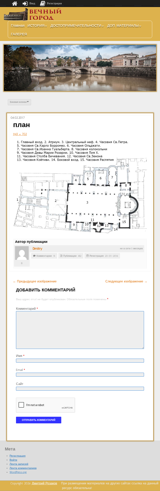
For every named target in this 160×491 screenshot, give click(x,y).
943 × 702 (20, 134)
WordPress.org (18, 472)
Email (20, 370)
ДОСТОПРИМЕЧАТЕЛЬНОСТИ (76, 25)
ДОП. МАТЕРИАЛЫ (123, 25)
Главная (18, 25)
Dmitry (37, 248)
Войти (13, 460)
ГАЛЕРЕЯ (19, 34)
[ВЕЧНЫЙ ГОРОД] (33, 14)
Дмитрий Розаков (44, 483)
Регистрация (18, 455)
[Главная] (15, 3)
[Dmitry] (22, 253)
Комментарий (27, 309)
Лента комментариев (23, 468)
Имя (20, 356)
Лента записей (19, 464)
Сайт (19, 384)
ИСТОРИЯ (36, 25)
